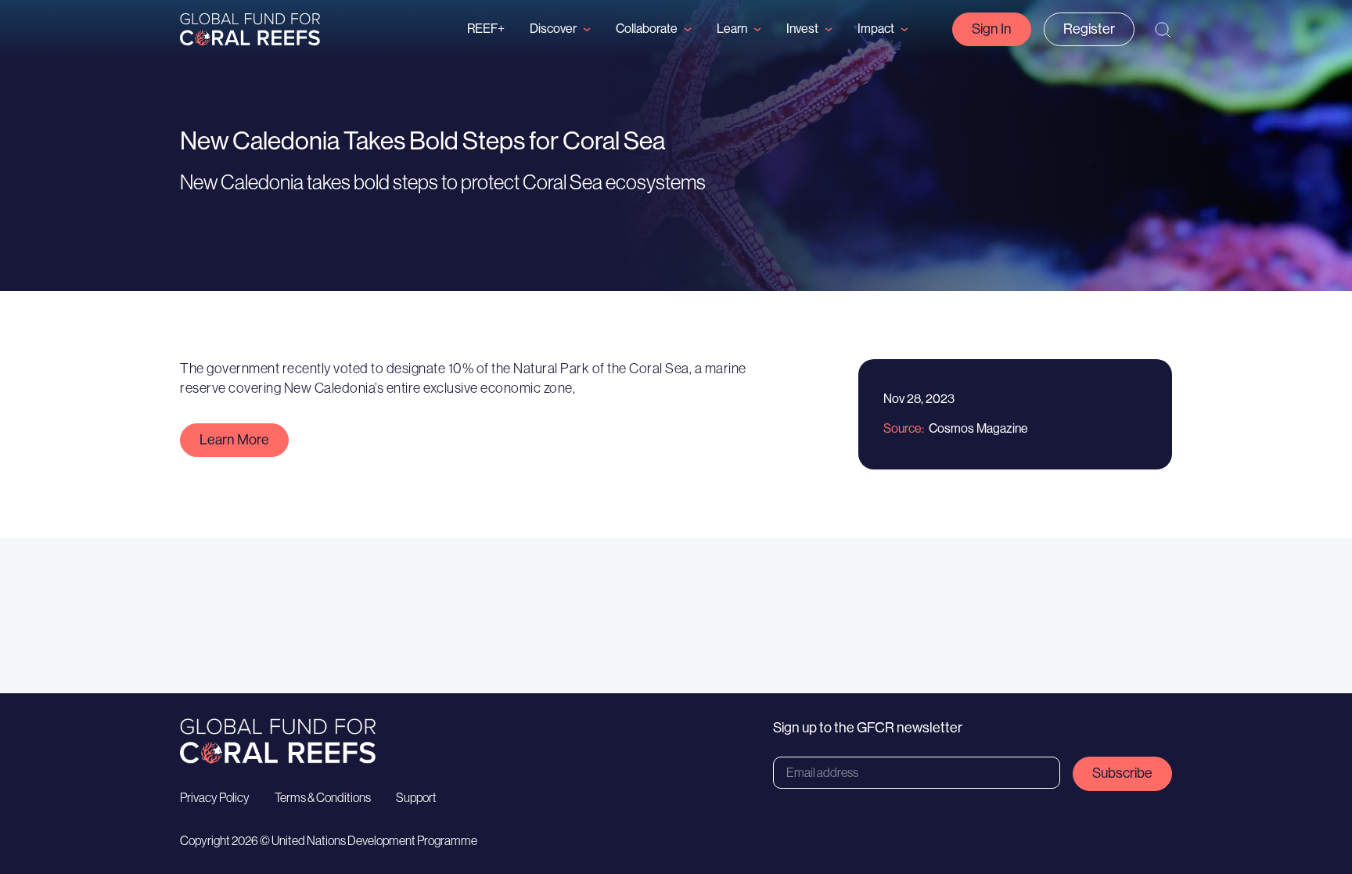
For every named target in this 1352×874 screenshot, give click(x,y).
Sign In (992, 29)
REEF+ (486, 28)
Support (416, 797)
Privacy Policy (215, 797)
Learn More (234, 440)
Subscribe (1122, 773)
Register (1089, 29)
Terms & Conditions (323, 797)
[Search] (1162, 29)
